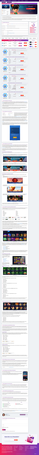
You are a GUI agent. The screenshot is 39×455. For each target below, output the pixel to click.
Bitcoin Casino (15, 450)
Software (13, 38)
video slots (5, 264)
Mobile (27, 38)
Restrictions (34, 38)
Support (24, 38)
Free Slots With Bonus (21, 448)
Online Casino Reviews (9, 2)
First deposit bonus (5, 154)
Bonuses (9, 38)
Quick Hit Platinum (5, 258)
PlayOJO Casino (32, 46)
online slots (5, 243)
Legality (3, 38)
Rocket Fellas (4, 261)
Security (31, 38)
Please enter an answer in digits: (5, 427)
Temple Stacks (4, 248)
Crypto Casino (15, 449)
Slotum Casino (19, 410)
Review (6, 38)
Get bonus (35, 44)
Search (36, 0)
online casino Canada (8, 384)
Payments (21, 38)
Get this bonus (30, 8)
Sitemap (25, 450)
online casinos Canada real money (18, 116)
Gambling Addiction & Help (27, 448)
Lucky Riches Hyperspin (5, 249)
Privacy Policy (26, 447)
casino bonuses (3, 147)
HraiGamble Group (5, 451)
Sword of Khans (4, 246)
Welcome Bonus (21, 152)
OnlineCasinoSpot (3, 2)
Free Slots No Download (21, 447)
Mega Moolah (4, 259)
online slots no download (19, 223)
